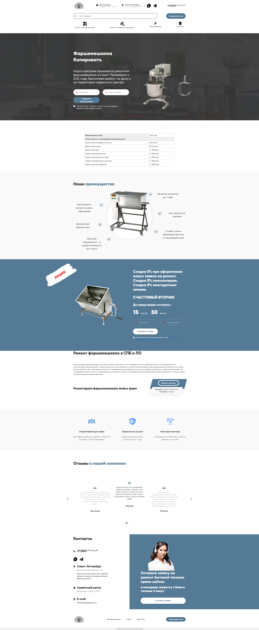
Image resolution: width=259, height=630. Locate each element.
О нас (129, 619)
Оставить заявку (163, 601)
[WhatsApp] (150, 5)
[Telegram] (155, 5)
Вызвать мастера (168, 383)
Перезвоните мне (176, 16)
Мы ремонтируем (113, 619)
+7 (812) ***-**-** (176, 5)
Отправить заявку (145, 331)
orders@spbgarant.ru (87, 602)
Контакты (141, 619)
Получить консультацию (86, 100)
